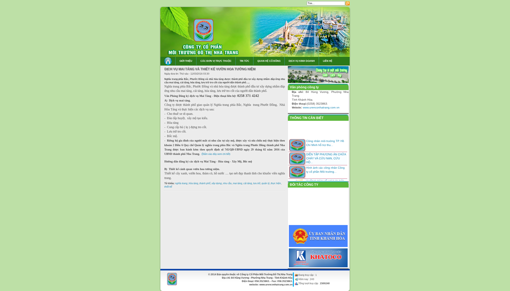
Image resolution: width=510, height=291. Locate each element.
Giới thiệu (185, 61)
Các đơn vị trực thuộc (215, 61)
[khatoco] (318, 263)
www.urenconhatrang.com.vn (321, 107)
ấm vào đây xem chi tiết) (217, 154)
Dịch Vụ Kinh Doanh (302, 61)
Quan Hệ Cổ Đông (268, 61)
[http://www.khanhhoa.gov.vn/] (318, 242)
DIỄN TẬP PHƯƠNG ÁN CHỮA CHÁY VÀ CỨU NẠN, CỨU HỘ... (326, 154)
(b (203, 153)
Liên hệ (327, 61)
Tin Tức (244, 61)
